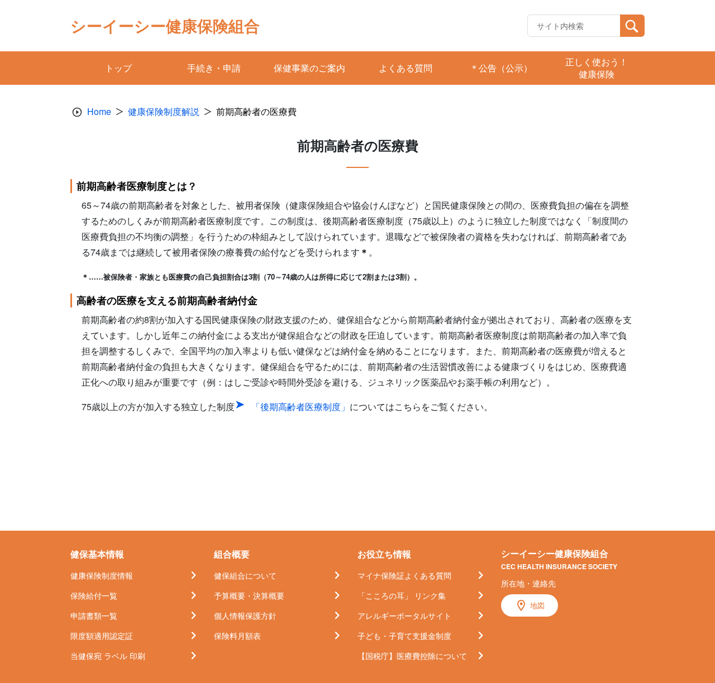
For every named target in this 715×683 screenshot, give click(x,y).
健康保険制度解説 (163, 111)
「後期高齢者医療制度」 (300, 406)
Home (99, 111)
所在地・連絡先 (528, 583)
